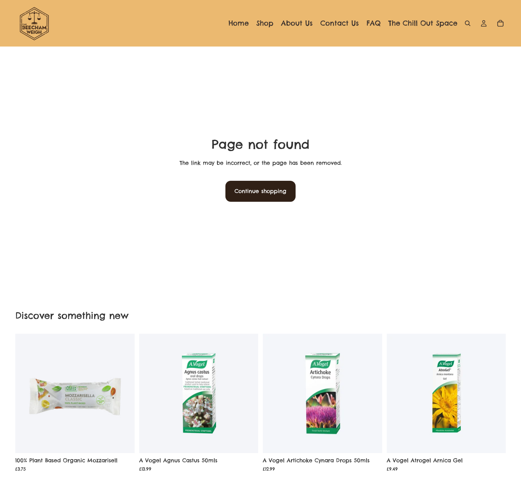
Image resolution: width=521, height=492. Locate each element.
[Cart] (500, 23)
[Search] (467, 23)
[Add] (123, 442)
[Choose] (494, 442)
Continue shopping (260, 191)
